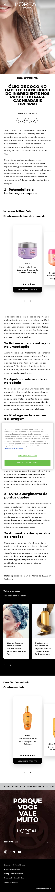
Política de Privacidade (12, 869)
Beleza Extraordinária (27, 78)
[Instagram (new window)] (5, 851)
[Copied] (30, 120)
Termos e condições (11, 882)
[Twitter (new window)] (14, 852)
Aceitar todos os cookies (27, 463)
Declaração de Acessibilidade (14, 865)
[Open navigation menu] (50, 4)
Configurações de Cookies (13, 873)
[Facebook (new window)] (10, 852)
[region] (27, 446)
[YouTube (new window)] (19, 852)
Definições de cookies (27, 456)
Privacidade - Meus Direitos (14, 878)
